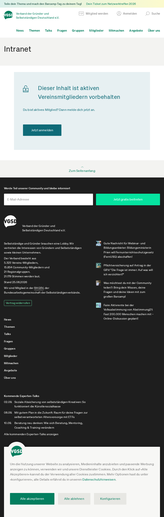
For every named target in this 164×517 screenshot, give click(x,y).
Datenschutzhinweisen (98, 479)
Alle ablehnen (74, 499)
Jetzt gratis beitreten (128, 199)
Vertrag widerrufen (18, 303)
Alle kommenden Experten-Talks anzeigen (31, 434)
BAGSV (38, 288)
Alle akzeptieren (32, 499)
